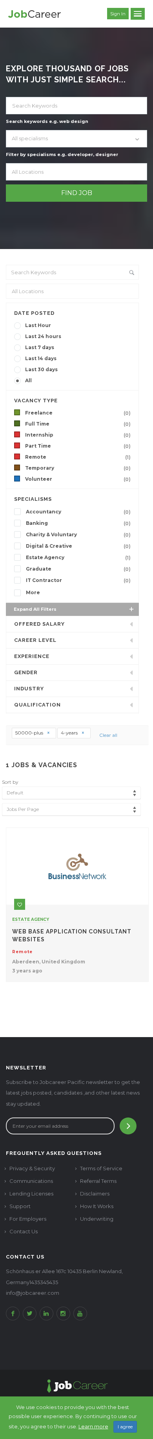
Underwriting (96, 1219)
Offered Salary (39, 624)
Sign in (118, 14)
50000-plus (29, 733)
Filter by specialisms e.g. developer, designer (62, 154)
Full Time (78, 424)
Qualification (37, 705)
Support (20, 1206)
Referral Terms (98, 1181)
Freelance (78, 413)
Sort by (10, 782)
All (28, 380)
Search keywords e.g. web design (47, 121)
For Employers (27, 1219)
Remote (78, 457)
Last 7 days (39, 347)
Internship (78, 435)
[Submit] (128, 1125)
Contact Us (23, 1231)
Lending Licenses (31, 1193)
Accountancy (78, 512)
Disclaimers (94, 1193)
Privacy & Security (32, 1168)
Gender (26, 672)
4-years (70, 733)
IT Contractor (78, 580)
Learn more (93, 1426)
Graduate (78, 569)
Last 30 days (41, 369)
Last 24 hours (43, 336)
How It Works (96, 1206)
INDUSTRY (29, 689)
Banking (78, 523)
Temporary (78, 468)
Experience (31, 656)
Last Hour (38, 325)
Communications (31, 1181)
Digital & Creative (78, 546)
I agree (125, 1427)
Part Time (78, 446)
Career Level (35, 640)
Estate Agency (78, 557)
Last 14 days (40, 358)
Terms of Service (101, 1168)
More (33, 592)
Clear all (108, 735)
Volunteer (78, 479)
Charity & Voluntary (78, 535)
